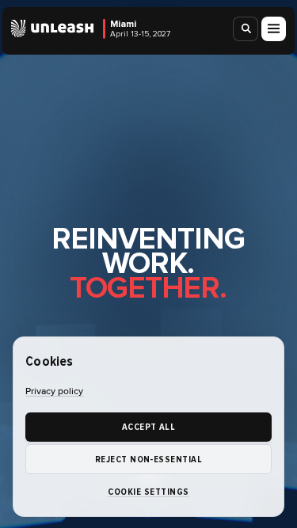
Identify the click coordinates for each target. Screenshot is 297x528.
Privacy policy (54, 392)
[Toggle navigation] (274, 29)
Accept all (149, 426)
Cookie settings (148, 491)
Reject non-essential (149, 459)
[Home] (52, 28)
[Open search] (246, 29)
